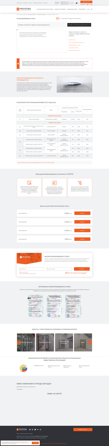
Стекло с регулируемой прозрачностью (76, 42)
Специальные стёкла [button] (72, 9)
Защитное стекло (72, 39)
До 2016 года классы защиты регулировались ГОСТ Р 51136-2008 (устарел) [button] (36, 162)
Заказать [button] (82, 213)
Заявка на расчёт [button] (86, 1)
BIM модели (25, 2)
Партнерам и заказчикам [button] (38, 2)
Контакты (45, 2)
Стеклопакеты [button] (82, 9)
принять (35, 443)
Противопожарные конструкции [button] (45, 9)
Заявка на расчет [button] (83, 429)
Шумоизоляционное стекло (74, 50)
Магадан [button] (56, 3)
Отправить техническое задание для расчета (79, 24)
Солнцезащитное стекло (73, 47)
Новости (30, 2)
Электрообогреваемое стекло (74, 45)
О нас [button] (88, 9)
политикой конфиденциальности (74, 273)
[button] (77, 3)
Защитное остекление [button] (60, 9)
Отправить (82, 269)
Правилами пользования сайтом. (10, 443)
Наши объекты (19, 2)
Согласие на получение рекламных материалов (57, 443)
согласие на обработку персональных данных (78, 272)
